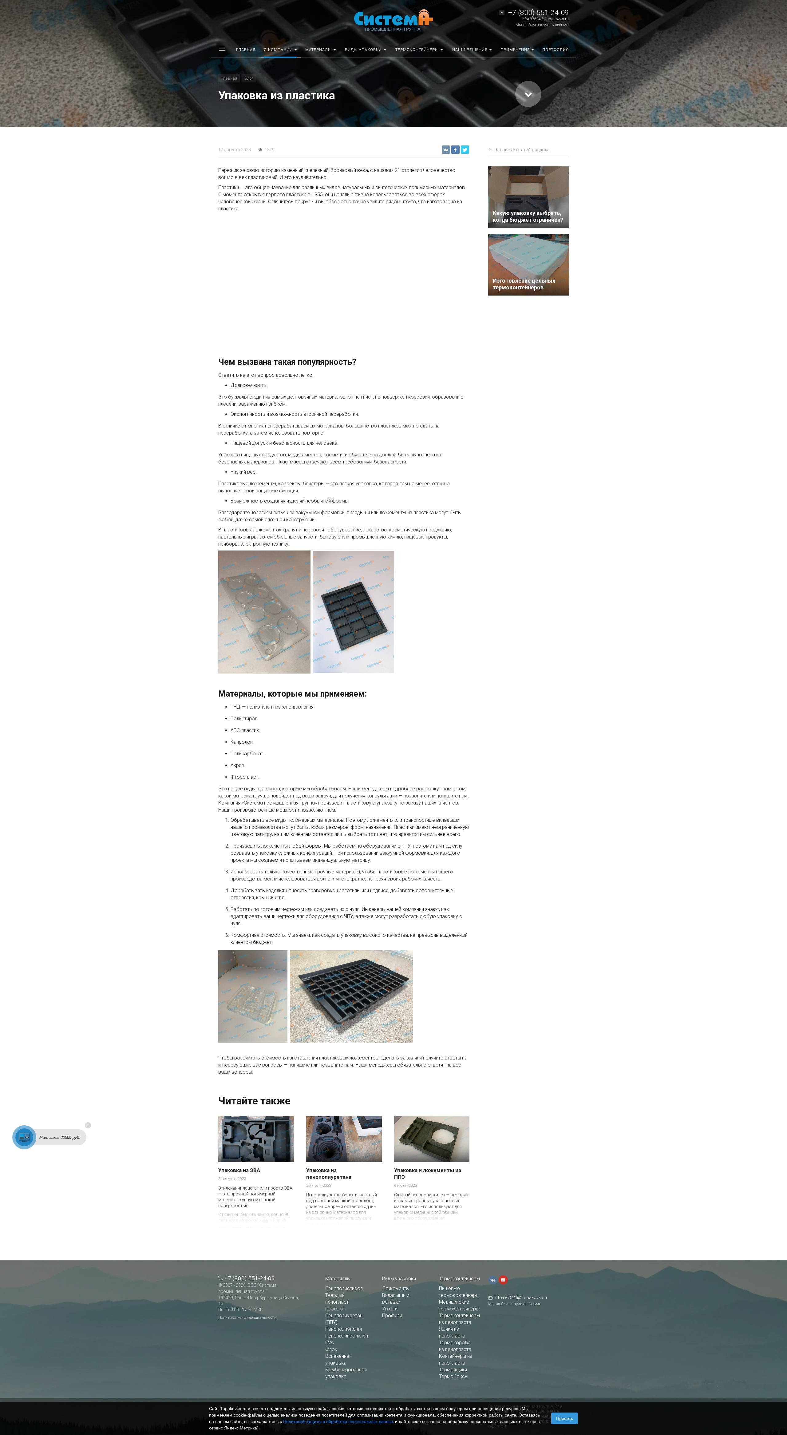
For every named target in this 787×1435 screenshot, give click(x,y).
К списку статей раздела (523, 150)
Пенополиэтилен (343, 1329)
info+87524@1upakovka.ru (545, 19)
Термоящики (453, 1370)
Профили (392, 1315)
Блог (249, 78)
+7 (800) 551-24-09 (538, 13)
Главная (229, 78)
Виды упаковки (399, 1279)
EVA (329, 1343)
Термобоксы (453, 1376)
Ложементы (395, 1288)
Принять (564, 1418)
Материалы (337, 1279)
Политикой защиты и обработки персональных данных (338, 1421)
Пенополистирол (344, 1288)
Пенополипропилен (346, 1336)
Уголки (389, 1309)
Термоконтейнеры (459, 1279)
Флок (331, 1349)
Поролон (335, 1309)
